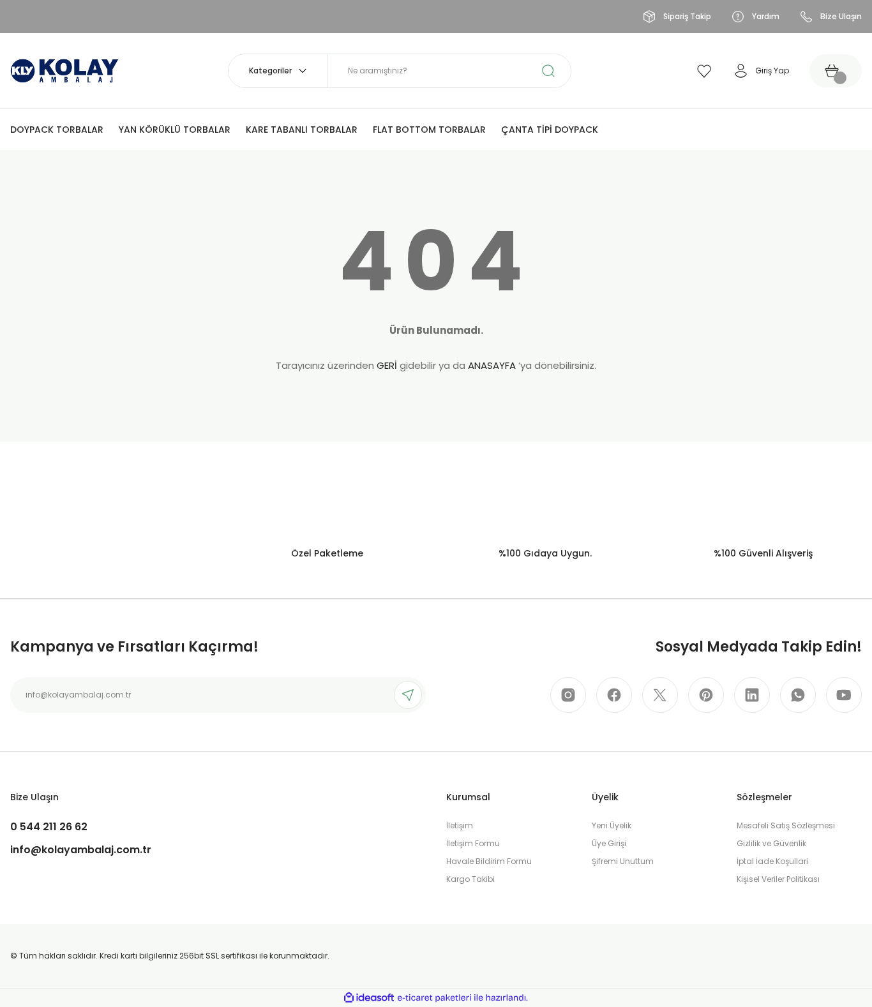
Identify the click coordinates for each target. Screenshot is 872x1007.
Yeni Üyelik (611, 825)
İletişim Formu (473, 843)
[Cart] (835, 70)
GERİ (387, 365)
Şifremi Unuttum (623, 861)
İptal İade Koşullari (772, 861)
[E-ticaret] (434, 998)
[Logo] (64, 69)
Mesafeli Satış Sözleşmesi (786, 825)
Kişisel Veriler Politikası (778, 879)
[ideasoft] (369, 998)
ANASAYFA (492, 365)
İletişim (459, 825)
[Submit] (408, 695)
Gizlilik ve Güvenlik (771, 843)
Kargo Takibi (470, 879)
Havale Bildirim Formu (489, 861)
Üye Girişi (609, 843)
